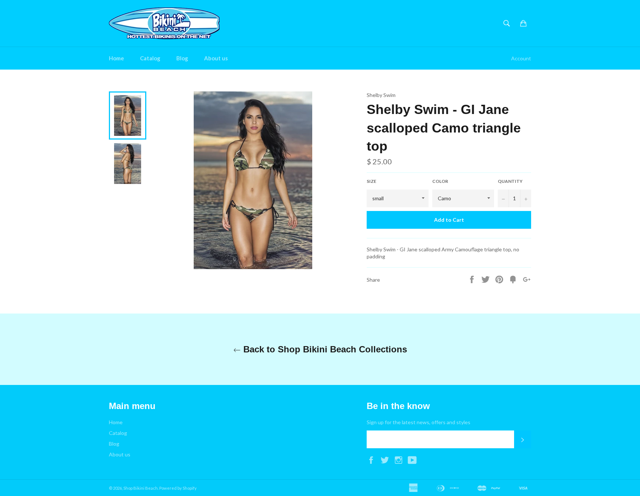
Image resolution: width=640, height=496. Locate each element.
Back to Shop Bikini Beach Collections (324, 349)
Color (440, 181)
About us (216, 58)
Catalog (150, 58)
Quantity (510, 181)
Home (116, 58)
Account (521, 58)
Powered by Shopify (178, 488)
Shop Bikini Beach (140, 488)
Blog (182, 58)
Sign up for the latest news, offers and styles (418, 422)
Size (371, 181)
